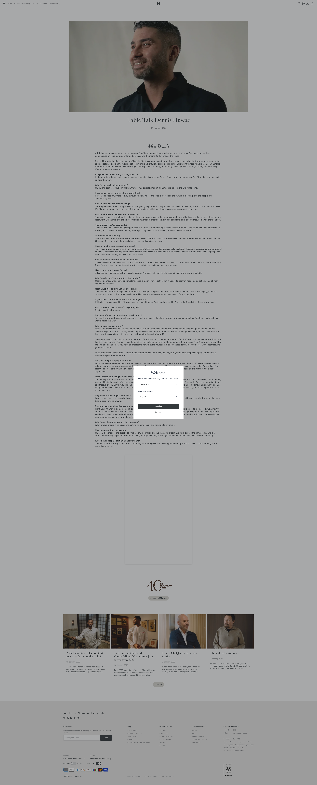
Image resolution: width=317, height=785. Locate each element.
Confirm (158, 406)
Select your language (146, 391)
